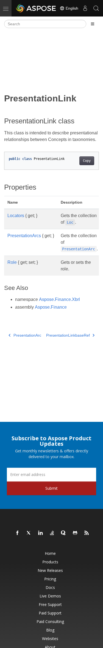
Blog (50, 630)
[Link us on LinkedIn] (40, 533)
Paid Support (50, 613)
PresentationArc (27, 335)
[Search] (96, 8)
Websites (50, 638)
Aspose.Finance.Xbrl (59, 299)
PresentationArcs (24, 235)
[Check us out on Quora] (63, 533)
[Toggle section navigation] (92, 24)
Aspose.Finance (51, 307)
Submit (51, 488)
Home (50, 553)
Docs (50, 587)
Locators (15, 215)
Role (12, 262)
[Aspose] (36, 8)
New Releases (50, 570)
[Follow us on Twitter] (29, 533)
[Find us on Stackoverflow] (52, 533)
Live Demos (50, 596)
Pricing (50, 578)
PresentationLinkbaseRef (68, 335)
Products (50, 561)
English (71, 8)
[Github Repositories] (75, 533)
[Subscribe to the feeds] (86, 533)
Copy (87, 161)
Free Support (50, 604)
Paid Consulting (50, 621)
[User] (85, 8)
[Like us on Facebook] (17, 533)
